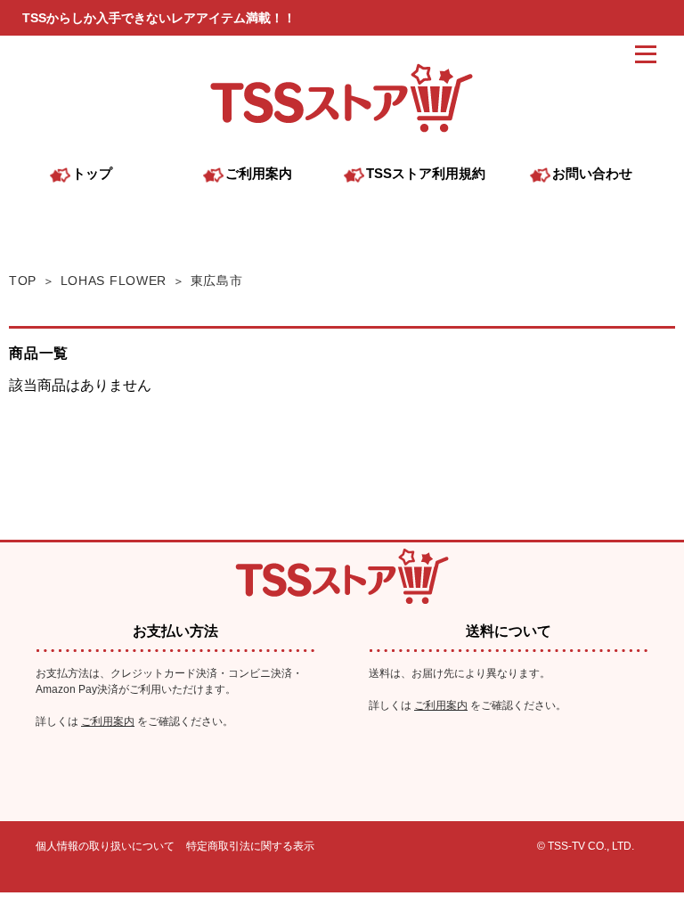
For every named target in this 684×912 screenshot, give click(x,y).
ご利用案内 (107, 721)
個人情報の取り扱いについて (105, 846)
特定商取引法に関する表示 (250, 846)
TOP (23, 280)
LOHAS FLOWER (114, 280)
